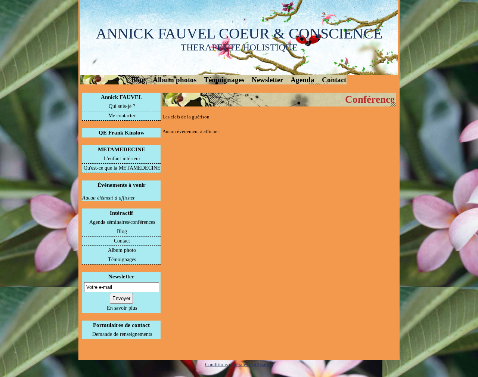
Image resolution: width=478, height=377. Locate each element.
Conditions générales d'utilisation (239, 364)
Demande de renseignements (122, 334)
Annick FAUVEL (121, 97)
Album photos (174, 80)
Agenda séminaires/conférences (122, 222)
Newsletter (267, 80)
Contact (334, 80)
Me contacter (122, 115)
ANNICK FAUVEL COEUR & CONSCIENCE (239, 33)
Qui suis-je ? (122, 106)
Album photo (122, 250)
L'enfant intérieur (121, 158)
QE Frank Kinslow (122, 133)
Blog (138, 80)
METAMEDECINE (121, 149)
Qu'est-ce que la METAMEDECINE (122, 168)
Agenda (302, 80)
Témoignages (224, 80)
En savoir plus (122, 308)
